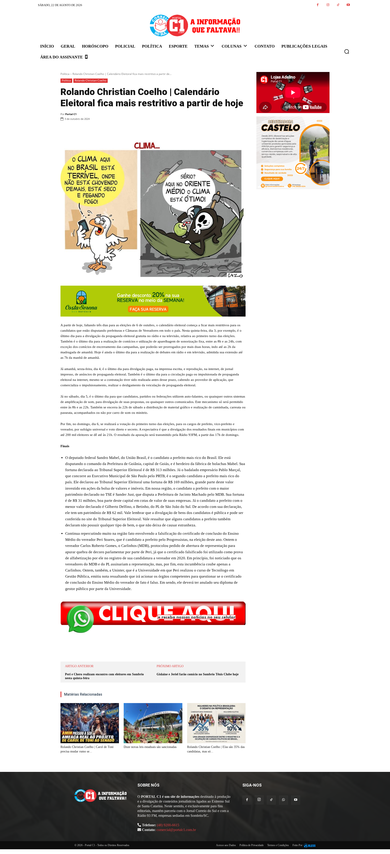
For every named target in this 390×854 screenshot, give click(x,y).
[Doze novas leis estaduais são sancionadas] (153, 723)
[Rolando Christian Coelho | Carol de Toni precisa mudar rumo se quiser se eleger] (89, 723)
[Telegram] (142, 130)
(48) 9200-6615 (168, 825)
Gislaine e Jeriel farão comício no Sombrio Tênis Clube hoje (198, 674)
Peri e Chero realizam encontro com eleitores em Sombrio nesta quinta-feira (104, 676)
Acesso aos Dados (226, 845)
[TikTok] (338, 5)
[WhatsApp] (121, 130)
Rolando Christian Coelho (90, 80)
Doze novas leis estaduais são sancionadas (150, 747)
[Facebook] (318, 5)
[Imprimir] (132, 130)
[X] (111, 130)
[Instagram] (328, 5)
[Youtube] (348, 5)
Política (65, 74)
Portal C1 (71, 114)
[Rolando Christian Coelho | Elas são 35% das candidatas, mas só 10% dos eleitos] (216, 723)
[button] (346, 51)
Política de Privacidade (251, 845)
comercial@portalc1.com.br (176, 830)
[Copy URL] (153, 130)
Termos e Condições (278, 845)
